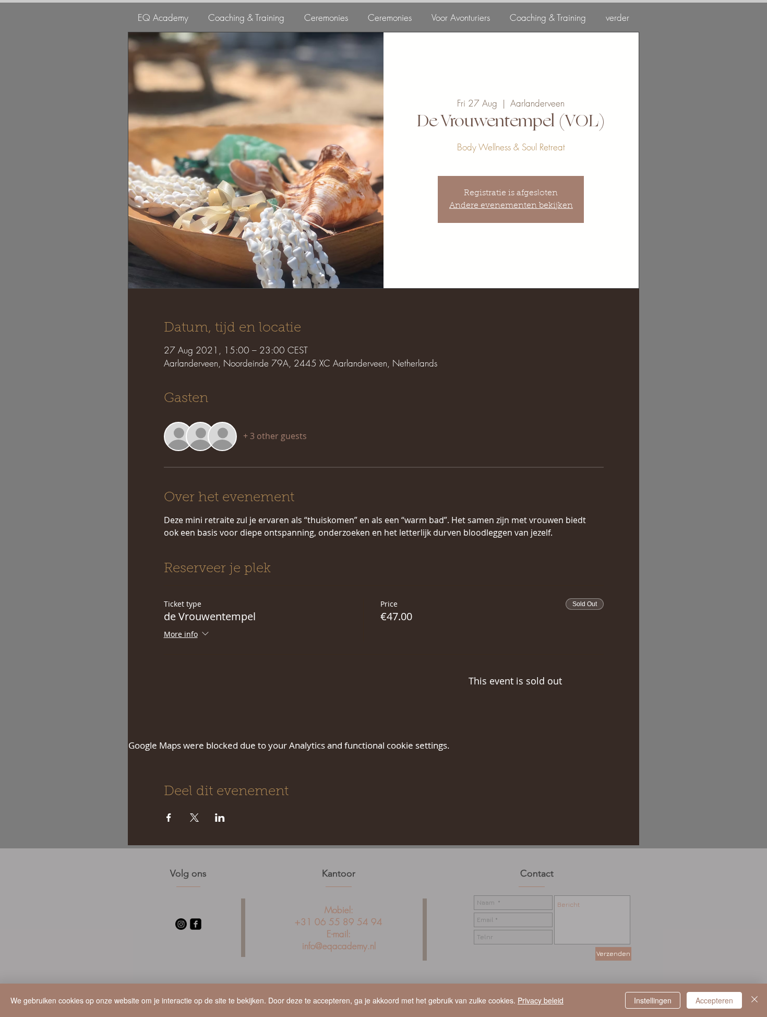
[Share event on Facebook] (169, 817)
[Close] (754, 1000)
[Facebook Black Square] (195, 924)
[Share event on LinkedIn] (220, 817)
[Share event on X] (194, 817)
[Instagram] (181, 924)
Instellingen (653, 1000)
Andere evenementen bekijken (511, 206)
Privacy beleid (541, 1000)
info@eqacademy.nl (339, 946)
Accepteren (714, 1000)
